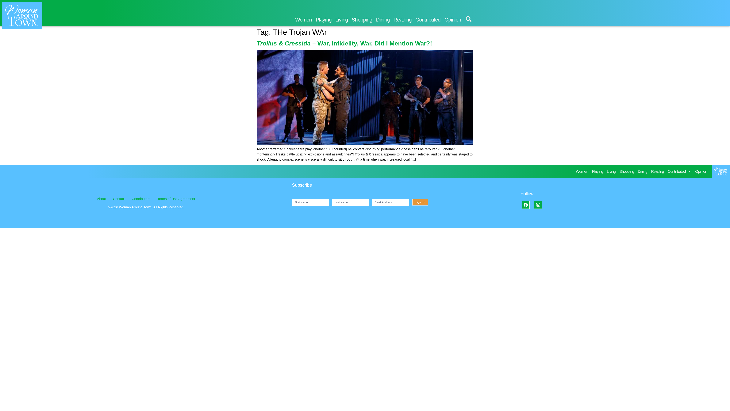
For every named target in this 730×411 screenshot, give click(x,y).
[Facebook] (526, 205)
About (101, 199)
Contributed (427, 20)
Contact (119, 199)
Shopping (362, 20)
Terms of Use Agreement (176, 199)
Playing (324, 20)
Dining (383, 20)
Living (341, 20)
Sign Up (420, 202)
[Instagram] (538, 205)
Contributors (141, 199)
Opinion (452, 20)
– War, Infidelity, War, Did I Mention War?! (344, 43)
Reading (403, 20)
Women (303, 20)
